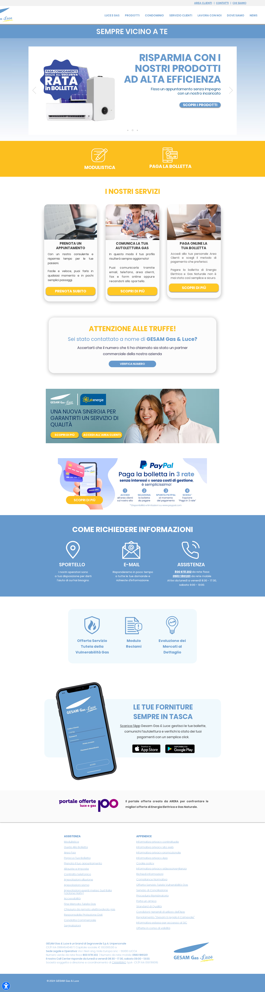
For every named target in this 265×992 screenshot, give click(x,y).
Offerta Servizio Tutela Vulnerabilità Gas (162, 885)
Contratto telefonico (77, 874)
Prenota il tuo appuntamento (83, 863)
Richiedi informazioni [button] (149, 874)
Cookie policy (145, 863)
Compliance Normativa (151, 879)
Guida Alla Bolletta (76, 847)
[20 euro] (132, 130)
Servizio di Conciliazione (152, 890)
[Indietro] (34, 90)
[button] (181, 15)
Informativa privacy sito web (155, 847)
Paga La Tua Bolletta (77, 858)
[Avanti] (231, 90)
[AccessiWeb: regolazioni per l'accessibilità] (6, 986)
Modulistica (71, 842)
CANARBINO (119, 962)
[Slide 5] (127, 130)
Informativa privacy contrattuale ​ (157, 842)
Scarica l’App (130, 726)
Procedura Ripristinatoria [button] (152, 895)
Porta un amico (146, 901)
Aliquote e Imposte (76, 869)
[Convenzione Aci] (137, 130)
